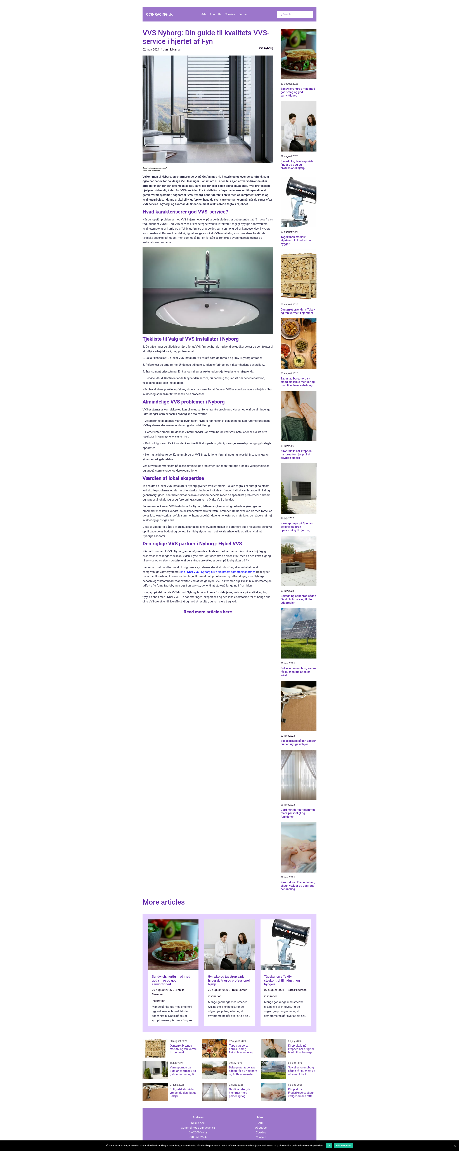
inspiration (158, 1001)
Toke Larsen (239, 990)
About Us (215, 14)
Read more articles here (208, 611)
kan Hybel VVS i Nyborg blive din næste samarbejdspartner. (217, 572)
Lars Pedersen (297, 990)
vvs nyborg (266, 48)
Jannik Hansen (172, 49)
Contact (243, 14)
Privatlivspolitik (344, 1145)
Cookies (230, 14)
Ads (203, 14)
